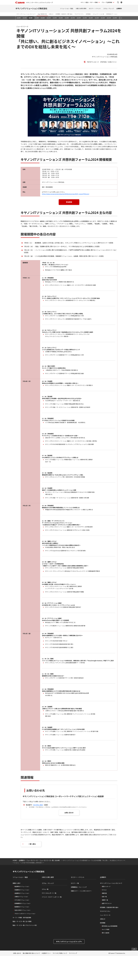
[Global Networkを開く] (121, 2)
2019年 (61, 18)
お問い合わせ (69, 812)
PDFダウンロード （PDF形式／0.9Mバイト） (102, 62)
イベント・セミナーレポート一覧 (51, 897)
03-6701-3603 (38, 805)
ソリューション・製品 (66, 8)
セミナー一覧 (75, 883)
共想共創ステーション (111, 14)
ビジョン (104, 890)
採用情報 (88, 14)
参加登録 (69, 202)
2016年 (79, 18)
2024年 (30, 18)
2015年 (85, 18)
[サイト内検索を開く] (118, 2)
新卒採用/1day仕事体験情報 (109, 926)
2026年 (18, 18)
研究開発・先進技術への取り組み (64, 14)
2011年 (109, 18)
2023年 (36, 18)
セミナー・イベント (95, 8)
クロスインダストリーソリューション (25, 913)
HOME (15, 860)
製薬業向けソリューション (22, 907)
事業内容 (104, 893)
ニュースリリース (42, 14)
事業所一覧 (105, 900)
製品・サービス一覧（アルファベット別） (25, 925)
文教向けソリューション (21, 896)
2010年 (115, 18)
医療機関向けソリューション (22, 903)
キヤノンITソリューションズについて (26, 14)
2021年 (49, 18)
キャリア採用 (105, 929)
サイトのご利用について (60, 953)
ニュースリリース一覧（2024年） (50, 860)
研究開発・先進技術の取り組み (109, 907)
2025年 (24, 18)
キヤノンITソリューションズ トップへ (69, 941)
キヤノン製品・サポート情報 (89, 2)
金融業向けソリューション (22, 893)
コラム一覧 (45, 889)
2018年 (67, 18)
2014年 (91, 18)
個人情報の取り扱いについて (31, 953)
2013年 (97, 18)
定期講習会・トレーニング (79, 887)
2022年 (42, 18)
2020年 (55, 18)
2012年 (103, 18)
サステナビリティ (79, 14)
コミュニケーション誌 (98, 14)
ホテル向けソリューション (22, 900)
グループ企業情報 (107, 2)
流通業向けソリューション (22, 890)
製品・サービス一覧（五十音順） (22, 921)
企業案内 (119, 8)
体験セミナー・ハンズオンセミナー (81, 891)
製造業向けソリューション (22, 886)
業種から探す (17, 883)
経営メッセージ (106, 886)
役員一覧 (104, 896)
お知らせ (51, 14)
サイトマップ (73, 953)
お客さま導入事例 (81, 8)
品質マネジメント (107, 903)
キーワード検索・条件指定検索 (22, 917)
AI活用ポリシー (46, 953)
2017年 (73, 18)
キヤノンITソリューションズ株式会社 (31, 8)
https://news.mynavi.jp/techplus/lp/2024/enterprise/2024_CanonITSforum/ (65, 194)
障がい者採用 (105, 933)
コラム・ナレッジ (108, 8)
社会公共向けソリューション (22, 910)
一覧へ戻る (32, 844)
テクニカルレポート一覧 (49, 893)
